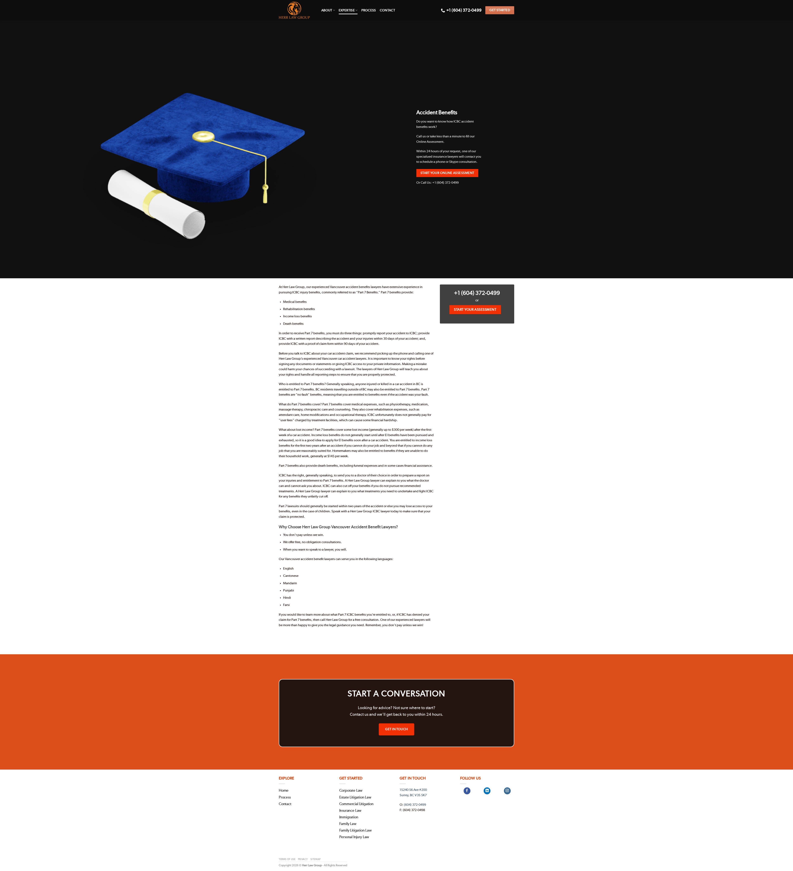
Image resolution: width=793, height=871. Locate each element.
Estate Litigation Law (355, 797)
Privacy (303, 859)
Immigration (348, 817)
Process (368, 10)
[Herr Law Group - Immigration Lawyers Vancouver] (297, 10)
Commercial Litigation (356, 804)
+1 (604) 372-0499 (477, 293)
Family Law (347, 824)
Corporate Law (351, 790)
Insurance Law (350, 811)
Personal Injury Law (354, 837)
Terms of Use (287, 859)
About (326, 10)
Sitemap (315, 859)
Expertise (347, 10)
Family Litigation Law (355, 830)
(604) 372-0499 (415, 804)
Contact (387, 10)
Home (283, 790)
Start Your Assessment (475, 309)
